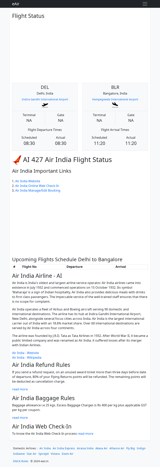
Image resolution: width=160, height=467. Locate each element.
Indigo (141, 448)
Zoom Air (67, 454)
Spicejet (43, 454)
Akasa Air (101, 448)
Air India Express (64, 448)
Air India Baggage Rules (43, 398)
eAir (15, 3)
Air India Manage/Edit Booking (37, 190)
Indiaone (19, 454)
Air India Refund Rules (41, 364)
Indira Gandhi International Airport (45, 99)
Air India (45, 448)
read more (20, 389)
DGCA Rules (20, 461)
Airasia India (85, 448)
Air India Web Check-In (42, 426)
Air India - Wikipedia (26, 357)
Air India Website (27, 181)
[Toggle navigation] (145, 4)
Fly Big (130, 448)
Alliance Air (116, 448)
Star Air (31, 454)
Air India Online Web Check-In (37, 186)
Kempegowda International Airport (115, 99)
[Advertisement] (80, 48)
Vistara (55, 454)
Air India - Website (25, 353)
